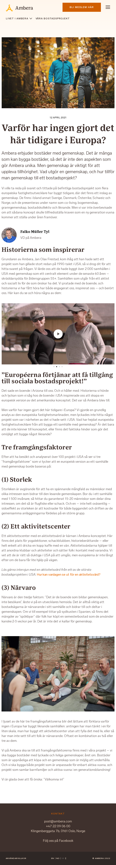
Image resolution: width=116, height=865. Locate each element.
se (63, 858)
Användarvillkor (16, 858)
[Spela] (58, 333)
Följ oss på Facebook (58, 841)
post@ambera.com (58, 821)
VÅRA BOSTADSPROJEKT (53, 18)
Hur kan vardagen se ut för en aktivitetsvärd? (68, 574)
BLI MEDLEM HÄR (82, 7)
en (52, 858)
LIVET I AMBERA (17, 18)
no (58, 858)
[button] (53, 366)
